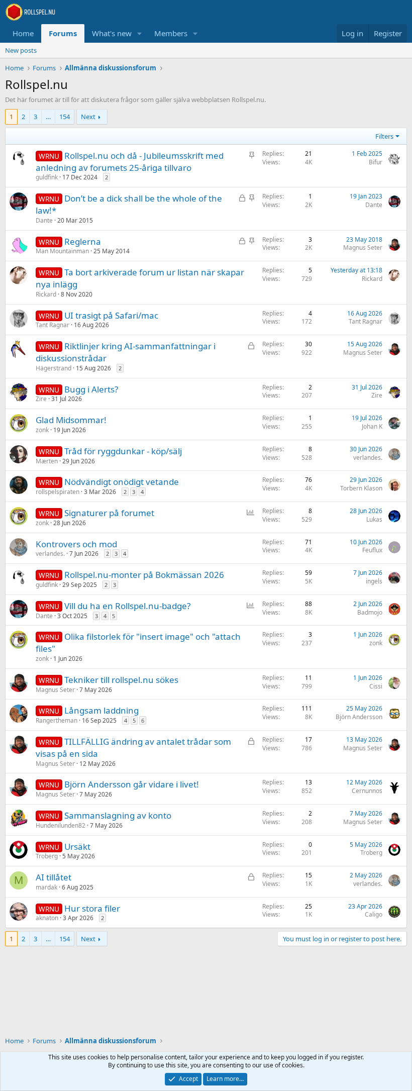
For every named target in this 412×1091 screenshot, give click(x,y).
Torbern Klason (361, 488)
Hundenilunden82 (60, 825)
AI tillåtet (53, 877)
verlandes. (367, 457)
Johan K (372, 426)
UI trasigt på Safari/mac (111, 315)
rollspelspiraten (57, 491)
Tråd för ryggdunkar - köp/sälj (123, 451)
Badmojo (369, 612)
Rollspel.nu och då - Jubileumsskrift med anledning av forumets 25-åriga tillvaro (130, 161)
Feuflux (372, 550)
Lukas (374, 519)
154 (64, 116)
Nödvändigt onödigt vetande (121, 481)
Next (88, 116)
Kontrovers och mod (76, 544)
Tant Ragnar (52, 325)
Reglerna (82, 241)
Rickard (46, 294)
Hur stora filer (92, 908)
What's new (112, 33)
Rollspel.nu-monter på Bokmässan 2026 (144, 574)
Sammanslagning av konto (117, 815)
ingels (374, 581)
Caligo (373, 914)
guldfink (47, 177)
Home (23, 33)
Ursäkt (77, 846)
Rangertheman (56, 720)
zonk (42, 430)
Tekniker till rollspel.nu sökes (121, 679)
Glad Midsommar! (71, 420)
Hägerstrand (53, 368)
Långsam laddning (101, 710)
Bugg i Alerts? (91, 389)
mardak (46, 887)
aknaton (47, 918)
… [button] (48, 116)
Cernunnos (367, 790)
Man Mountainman (62, 251)
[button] (140, 33)
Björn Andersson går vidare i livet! (131, 784)
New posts (21, 50)
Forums (63, 33)
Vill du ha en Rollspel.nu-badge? (127, 606)
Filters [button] (384, 136)
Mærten (47, 461)
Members (170, 33)
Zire (41, 398)
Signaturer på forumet (109, 513)
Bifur (375, 162)
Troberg (47, 856)
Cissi (375, 686)
